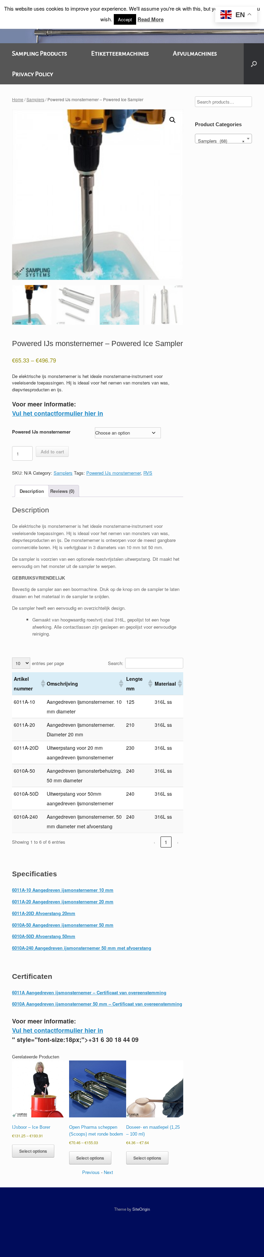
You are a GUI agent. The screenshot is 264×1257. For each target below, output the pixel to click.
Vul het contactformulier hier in (57, 413)
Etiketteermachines (120, 53)
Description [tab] (32, 491)
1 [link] (166, 842)
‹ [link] (154, 842)
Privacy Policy (32, 74)
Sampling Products (39, 53)
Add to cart (52, 451)
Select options (33, 1151)
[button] (254, 63)
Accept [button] (125, 19)
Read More (151, 19)
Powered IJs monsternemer (41, 431)
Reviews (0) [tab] (62, 491)
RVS (147, 473)
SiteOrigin (141, 1209)
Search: (115, 663)
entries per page (48, 663)
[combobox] (223, 138)
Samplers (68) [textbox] (221, 141)
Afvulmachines (195, 53)
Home (17, 99)
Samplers (35, 99)
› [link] (177, 842)
